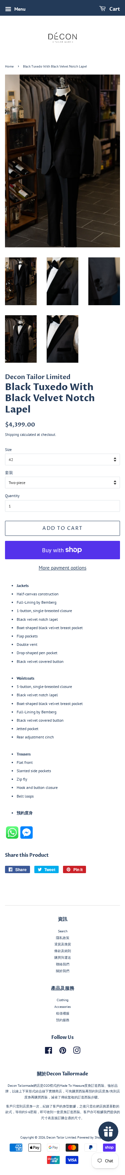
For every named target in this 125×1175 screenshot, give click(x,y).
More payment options (62, 568)
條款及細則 (62, 951)
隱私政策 (62, 938)
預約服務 (62, 1020)
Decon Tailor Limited (61, 1137)
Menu (19, 9)
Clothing (62, 1000)
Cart (114, 9)
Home (9, 67)
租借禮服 (62, 1013)
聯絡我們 (62, 964)
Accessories (62, 1007)
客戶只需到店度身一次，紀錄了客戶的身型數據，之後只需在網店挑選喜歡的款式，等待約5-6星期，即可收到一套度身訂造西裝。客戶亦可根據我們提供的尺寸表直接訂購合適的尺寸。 (62, 1112)
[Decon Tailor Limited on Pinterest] (62, 1052)
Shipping (12, 434)
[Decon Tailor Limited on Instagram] (76, 1052)
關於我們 (62, 971)
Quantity (12, 495)
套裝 (9, 472)
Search (62, 931)
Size (8, 449)
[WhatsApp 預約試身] (13, 837)
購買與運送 (62, 957)
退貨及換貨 (62, 944)
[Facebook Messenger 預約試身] (26, 837)
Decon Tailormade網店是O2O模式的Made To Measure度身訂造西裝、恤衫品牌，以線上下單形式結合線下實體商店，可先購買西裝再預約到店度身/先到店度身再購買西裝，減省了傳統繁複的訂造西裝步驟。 (62, 1091)
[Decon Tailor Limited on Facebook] (48, 1052)
